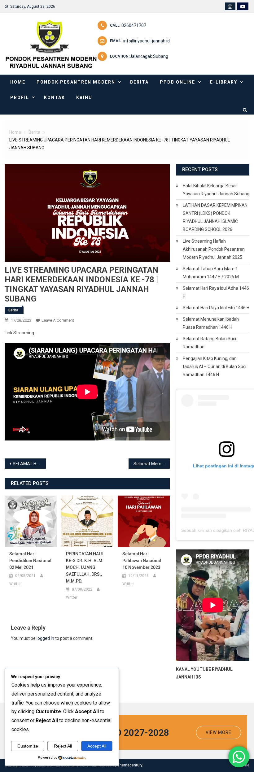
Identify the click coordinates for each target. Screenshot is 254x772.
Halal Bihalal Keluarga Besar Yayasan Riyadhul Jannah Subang (216, 189)
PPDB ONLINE (177, 82)
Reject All (63, 746)
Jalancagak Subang (148, 56)
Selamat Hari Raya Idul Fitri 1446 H (216, 307)
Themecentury (129, 765)
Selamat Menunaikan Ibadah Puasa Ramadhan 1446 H (211, 323)
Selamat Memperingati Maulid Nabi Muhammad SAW (152, 463)
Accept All (96, 746)
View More (218, 732)
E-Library (223, 82)
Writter (15, 584)
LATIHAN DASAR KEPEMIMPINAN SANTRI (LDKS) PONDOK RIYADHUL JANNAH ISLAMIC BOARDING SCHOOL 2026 (215, 217)
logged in (45, 638)
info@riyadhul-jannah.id (146, 41)
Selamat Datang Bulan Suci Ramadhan (209, 342)
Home (17, 82)
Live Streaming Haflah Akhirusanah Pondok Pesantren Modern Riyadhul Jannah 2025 (214, 249)
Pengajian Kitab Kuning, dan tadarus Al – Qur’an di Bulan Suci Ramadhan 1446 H (214, 366)
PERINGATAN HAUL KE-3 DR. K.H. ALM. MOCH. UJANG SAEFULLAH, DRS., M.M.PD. (85, 567)
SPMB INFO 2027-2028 (121, 732)
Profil (19, 97)
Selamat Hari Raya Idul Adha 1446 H (216, 292)
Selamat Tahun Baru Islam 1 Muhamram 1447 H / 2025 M (211, 272)
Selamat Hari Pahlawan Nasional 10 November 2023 (141, 560)
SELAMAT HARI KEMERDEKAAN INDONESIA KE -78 (29, 463)
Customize (27, 746)
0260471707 (133, 25)
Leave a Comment (58, 320)
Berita (139, 82)
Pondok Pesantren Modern (76, 82)
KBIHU (84, 97)
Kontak (54, 97)
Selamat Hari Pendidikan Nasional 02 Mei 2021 (30, 560)
